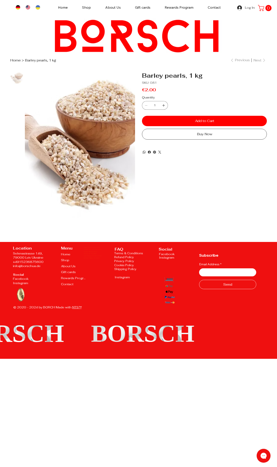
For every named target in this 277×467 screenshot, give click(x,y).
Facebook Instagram (21, 281)
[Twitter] (160, 152)
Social (18, 275)
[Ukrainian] (38, 7)
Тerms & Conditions (128, 253)
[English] (28, 7)
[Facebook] (149, 152)
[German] (18, 7)
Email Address (210, 264)
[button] (265, 8)
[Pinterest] (154, 152)
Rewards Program (74, 278)
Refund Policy (124, 257)
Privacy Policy (124, 261)
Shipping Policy (125, 269)
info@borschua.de (26, 266)
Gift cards (68, 272)
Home (65, 254)
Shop (65, 260)
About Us (68, 266)
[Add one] (163, 105)
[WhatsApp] (144, 152)
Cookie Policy (124, 265)
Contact (67, 284)
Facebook (167, 254)
